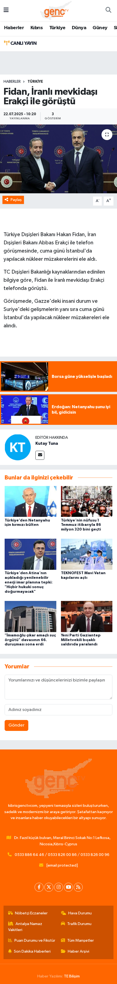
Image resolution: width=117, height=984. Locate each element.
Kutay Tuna (46, 443)
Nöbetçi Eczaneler (31, 913)
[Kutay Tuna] (18, 447)
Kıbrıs (36, 27)
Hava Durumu (80, 913)
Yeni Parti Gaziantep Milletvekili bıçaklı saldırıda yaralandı (81, 640)
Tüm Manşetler (80, 940)
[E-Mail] (39, 455)
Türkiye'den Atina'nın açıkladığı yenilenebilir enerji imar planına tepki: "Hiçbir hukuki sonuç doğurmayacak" (29, 582)
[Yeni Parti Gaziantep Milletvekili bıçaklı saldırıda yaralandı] (87, 616)
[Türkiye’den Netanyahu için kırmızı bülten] (30, 501)
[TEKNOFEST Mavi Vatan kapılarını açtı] (87, 554)
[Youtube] (68, 887)
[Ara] (108, 10)
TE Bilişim (72, 976)
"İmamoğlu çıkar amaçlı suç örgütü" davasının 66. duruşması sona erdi (30, 640)
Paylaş (16, 200)
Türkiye (57, 27)
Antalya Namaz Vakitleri (25, 927)
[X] (48, 887)
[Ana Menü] (6, 10)
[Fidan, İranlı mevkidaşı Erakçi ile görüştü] (58, 159)
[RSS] (78, 887)
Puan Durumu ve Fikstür (34, 940)
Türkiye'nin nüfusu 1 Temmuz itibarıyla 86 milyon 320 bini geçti (81, 525)
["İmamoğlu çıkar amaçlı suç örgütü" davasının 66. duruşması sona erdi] (30, 616)
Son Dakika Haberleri (32, 951)
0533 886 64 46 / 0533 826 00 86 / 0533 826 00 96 (62, 855)
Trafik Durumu (79, 924)
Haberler (14, 27)
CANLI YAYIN (22, 43)
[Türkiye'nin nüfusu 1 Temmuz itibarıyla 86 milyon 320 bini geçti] (87, 501)
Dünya (79, 27)
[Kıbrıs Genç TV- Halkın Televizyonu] (56, 10)
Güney (100, 27)
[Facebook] (39, 887)
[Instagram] (58, 887)
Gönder (16, 725)
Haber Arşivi (78, 951)
